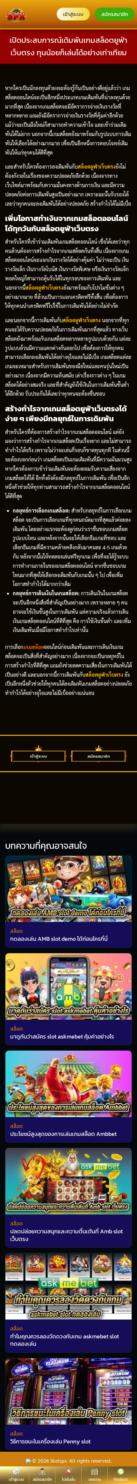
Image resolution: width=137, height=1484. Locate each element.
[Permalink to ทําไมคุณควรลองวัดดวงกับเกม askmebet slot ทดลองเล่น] (68, 1285)
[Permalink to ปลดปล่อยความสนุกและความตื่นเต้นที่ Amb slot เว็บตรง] (68, 1180)
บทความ (95, 1479)
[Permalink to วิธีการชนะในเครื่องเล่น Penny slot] (68, 1390)
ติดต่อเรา (120, 1479)
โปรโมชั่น (68, 1479)
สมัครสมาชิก (114, 14)
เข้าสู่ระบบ (73, 14)
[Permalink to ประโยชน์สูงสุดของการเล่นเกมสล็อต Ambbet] (68, 1083)
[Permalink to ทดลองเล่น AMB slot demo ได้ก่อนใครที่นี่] (68, 888)
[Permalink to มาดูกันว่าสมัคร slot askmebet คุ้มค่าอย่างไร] (68, 985)
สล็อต (16, 931)
